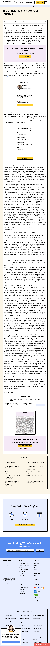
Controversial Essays (38, 621)
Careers (35, 567)
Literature (36, 579)
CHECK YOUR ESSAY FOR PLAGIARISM (25, 524)
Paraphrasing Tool (23, 573)
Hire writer (25, 104)
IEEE (35, 399)
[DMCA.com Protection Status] (36, 595)
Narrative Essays (37, 631)
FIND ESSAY (39, 550)
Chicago (26, 399)
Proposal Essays (23, 637)
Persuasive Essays (23, 634)
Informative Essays (23, 631)
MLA (15, 399)
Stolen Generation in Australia (12, 466)
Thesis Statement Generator (25, 565)
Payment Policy (22, 593)
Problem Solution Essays (39, 634)
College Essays (36, 618)
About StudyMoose (38, 563)
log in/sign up (29, 2)
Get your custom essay (25, 445)
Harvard (20, 399)
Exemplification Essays (24, 628)
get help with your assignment (11, 642)
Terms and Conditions (23, 587)
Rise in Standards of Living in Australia (14, 472)
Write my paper (25, 158)
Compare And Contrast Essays (24, 621)
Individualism (25, 17)
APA (11, 399)
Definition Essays (23, 625)
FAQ (34, 571)
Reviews (35, 569)
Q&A (35, 577)
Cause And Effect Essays (10, 618)
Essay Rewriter (22, 571)
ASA (31, 399)
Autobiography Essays (38, 615)
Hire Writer (40, 2)
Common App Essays (10, 621)
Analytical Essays (9, 615)
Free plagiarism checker (24, 563)
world (17, 27)
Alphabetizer (21, 567)
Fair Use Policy (22, 591)
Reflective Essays (37, 637)
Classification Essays (24, 618)
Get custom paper (25, 56)
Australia (10, 17)
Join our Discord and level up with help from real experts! (24, 6)
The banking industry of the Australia (36, 472)
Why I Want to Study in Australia (35, 481)
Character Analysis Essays (23, 643)
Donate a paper (37, 573)
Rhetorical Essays (23, 639)
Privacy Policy (22, 589)
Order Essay (21, 575)
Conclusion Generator (23, 569)
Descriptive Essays (37, 625)
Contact (35, 565)
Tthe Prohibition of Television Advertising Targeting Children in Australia (12, 483)
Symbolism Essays (37, 642)
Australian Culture (17, 17)
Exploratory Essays (37, 628)
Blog (35, 575)
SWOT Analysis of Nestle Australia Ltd (36, 475)
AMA (39, 399)
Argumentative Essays (24, 615)
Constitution (7, 77)
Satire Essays (36, 639)
